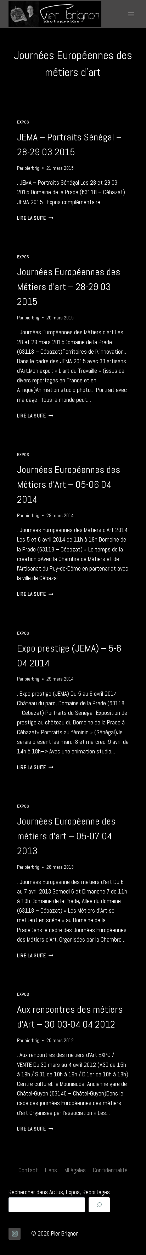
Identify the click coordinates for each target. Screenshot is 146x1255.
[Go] (99, 1205)
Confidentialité (110, 1170)
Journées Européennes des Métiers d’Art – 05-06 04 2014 (68, 484)
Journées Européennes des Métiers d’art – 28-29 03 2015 (68, 287)
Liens (51, 1170)
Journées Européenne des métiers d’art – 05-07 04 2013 (66, 836)
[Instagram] (15, 1234)
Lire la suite (35, 218)
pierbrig (31, 168)
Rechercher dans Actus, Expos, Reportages (59, 1192)
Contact (28, 1170)
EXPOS (23, 122)
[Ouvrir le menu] (130, 13)
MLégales (75, 1170)
